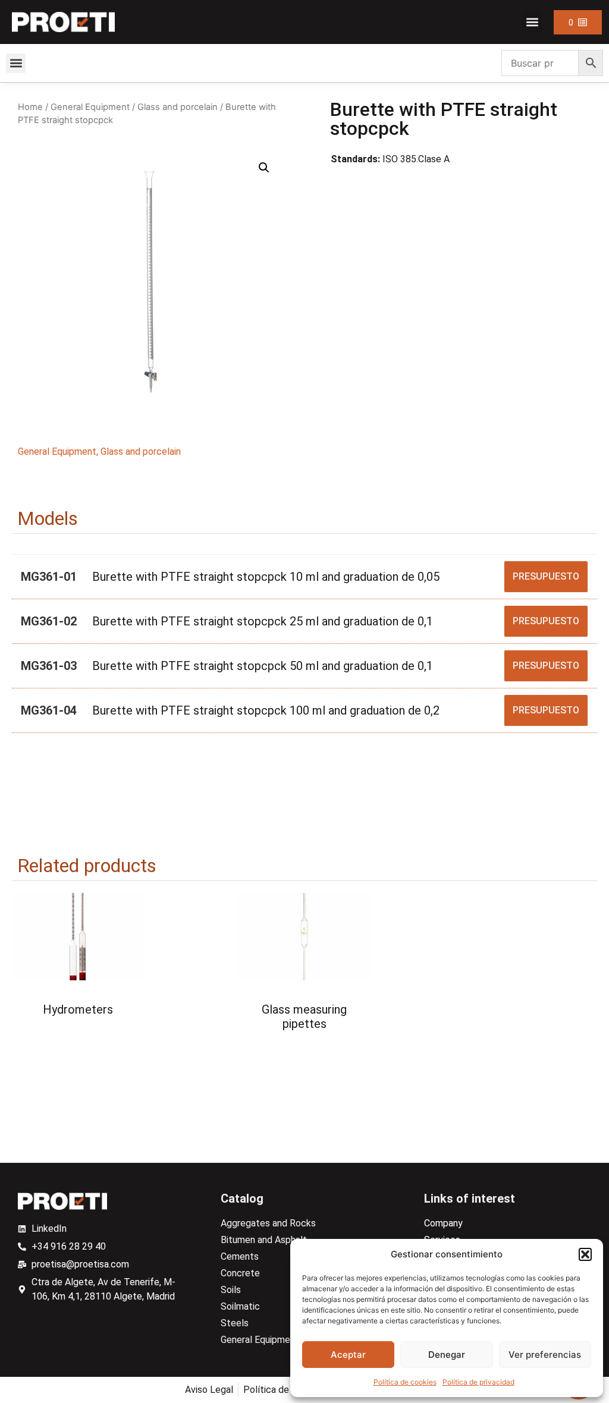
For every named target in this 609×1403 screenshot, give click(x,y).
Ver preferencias (544, 1354)
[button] (585, 1254)
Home (30, 107)
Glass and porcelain (177, 107)
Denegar (446, 1354)
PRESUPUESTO (546, 576)
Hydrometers (78, 1009)
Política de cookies (405, 1381)
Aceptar (348, 1354)
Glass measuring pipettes (304, 1016)
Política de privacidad (478, 1381)
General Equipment (90, 107)
